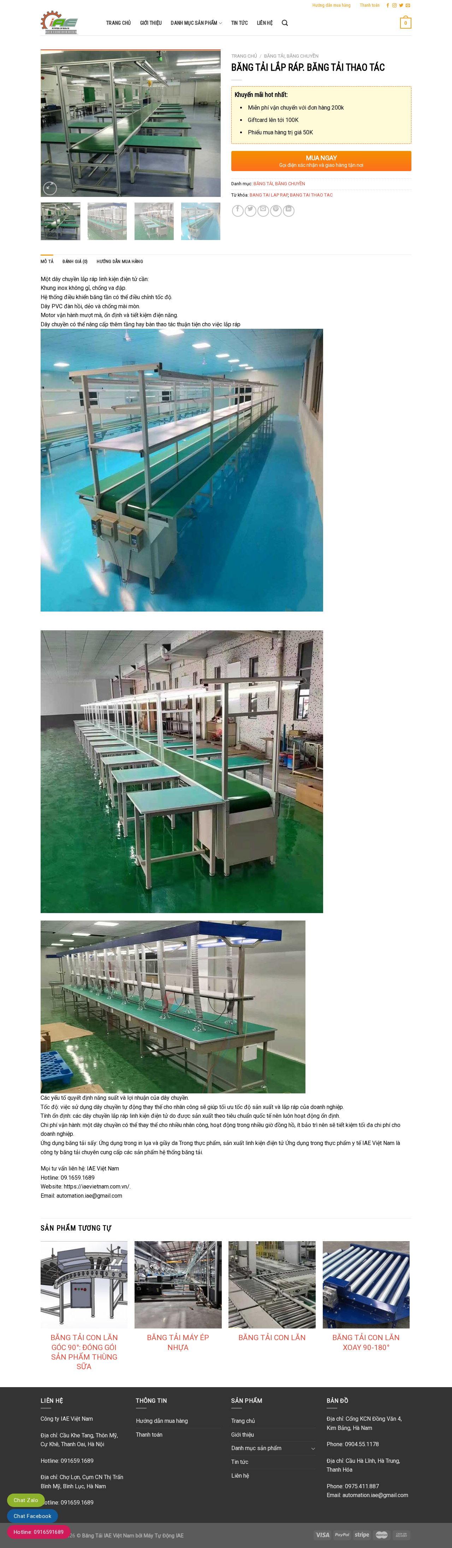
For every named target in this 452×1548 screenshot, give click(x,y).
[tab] (47, 262)
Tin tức (239, 23)
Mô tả (47, 261)
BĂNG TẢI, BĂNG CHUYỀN (291, 56)
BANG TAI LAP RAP (269, 195)
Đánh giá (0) (75, 261)
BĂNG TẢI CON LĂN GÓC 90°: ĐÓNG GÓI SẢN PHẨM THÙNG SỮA (84, 1352)
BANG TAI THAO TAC (311, 195)
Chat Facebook (32, 1516)
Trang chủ (118, 23)
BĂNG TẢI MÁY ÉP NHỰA (178, 1342)
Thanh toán (370, 5)
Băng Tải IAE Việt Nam (108, 1536)
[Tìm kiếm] (285, 23)
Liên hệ (265, 23)
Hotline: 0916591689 (39, 1532)
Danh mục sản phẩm (194, 23)
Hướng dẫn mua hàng (332, 5)
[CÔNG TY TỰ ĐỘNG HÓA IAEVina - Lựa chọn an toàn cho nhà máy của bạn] (68, 23)
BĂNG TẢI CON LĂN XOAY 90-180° (366, 1342)
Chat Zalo (26, 1500)
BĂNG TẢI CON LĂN (272, 1337)
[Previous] (53, 123)
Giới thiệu (151, 23)
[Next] (208, 123)
